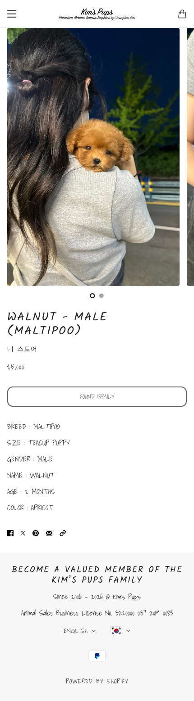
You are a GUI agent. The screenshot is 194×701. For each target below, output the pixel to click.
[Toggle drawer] (11, 14)
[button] (62, 533)
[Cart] (182, 13)
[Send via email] (49, 533)
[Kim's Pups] (97, 14)
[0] (92, 295)
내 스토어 (22, 349)
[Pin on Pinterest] (35, 533)
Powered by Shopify (97, 681)
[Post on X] (23, 533)
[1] (101, 295)
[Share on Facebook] (10, 533)
